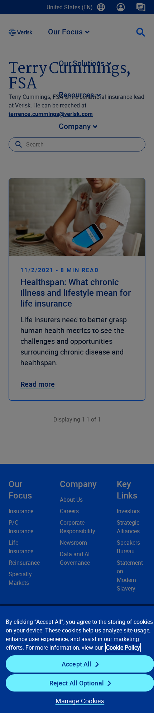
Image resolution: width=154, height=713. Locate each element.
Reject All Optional (76, 683)
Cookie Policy (123, 647)
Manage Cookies (80, 701)
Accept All (77, 664)
